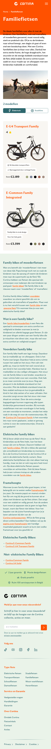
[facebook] (28, 649)
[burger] (46, 4)
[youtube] (13, 649)
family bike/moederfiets (18, 323)
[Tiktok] (5, 649)
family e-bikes (13, 448)
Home (5, 12)
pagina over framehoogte (15, 524)
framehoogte (37, 490)
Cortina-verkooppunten (14, 518)
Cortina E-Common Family (18, 543)
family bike (35, 305)
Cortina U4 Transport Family (19, 418)
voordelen (35, 296)
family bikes (18, 286)
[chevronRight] (44, 627)
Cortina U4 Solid (13, 563)
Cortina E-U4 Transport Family (20, 546)
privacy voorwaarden (12, 635)
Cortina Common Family (17, 560)
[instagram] (20, 649)
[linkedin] (35, 649)
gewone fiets (10, 308)
